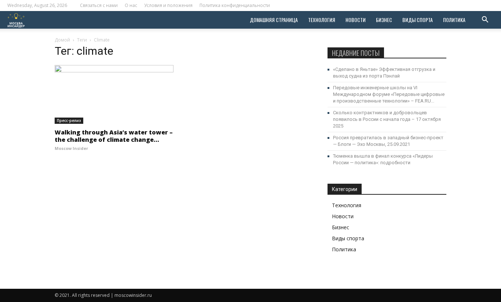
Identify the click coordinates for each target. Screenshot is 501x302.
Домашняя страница (274, 20)
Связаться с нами (99, 5)
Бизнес (384, 20)
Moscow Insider (71, 148)
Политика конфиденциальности (235, 5)
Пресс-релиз (69, 120)
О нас (131, 5)
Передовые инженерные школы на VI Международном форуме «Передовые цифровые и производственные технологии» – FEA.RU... (389, 94)
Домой (62, 40)
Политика (454, 20)
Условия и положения (168, 5)
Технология (321, 20)
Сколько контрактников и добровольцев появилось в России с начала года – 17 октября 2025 (387, 119)
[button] (485, 20)
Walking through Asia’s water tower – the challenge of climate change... (114, 136)
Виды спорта (417, 20)
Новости (355, 20)
